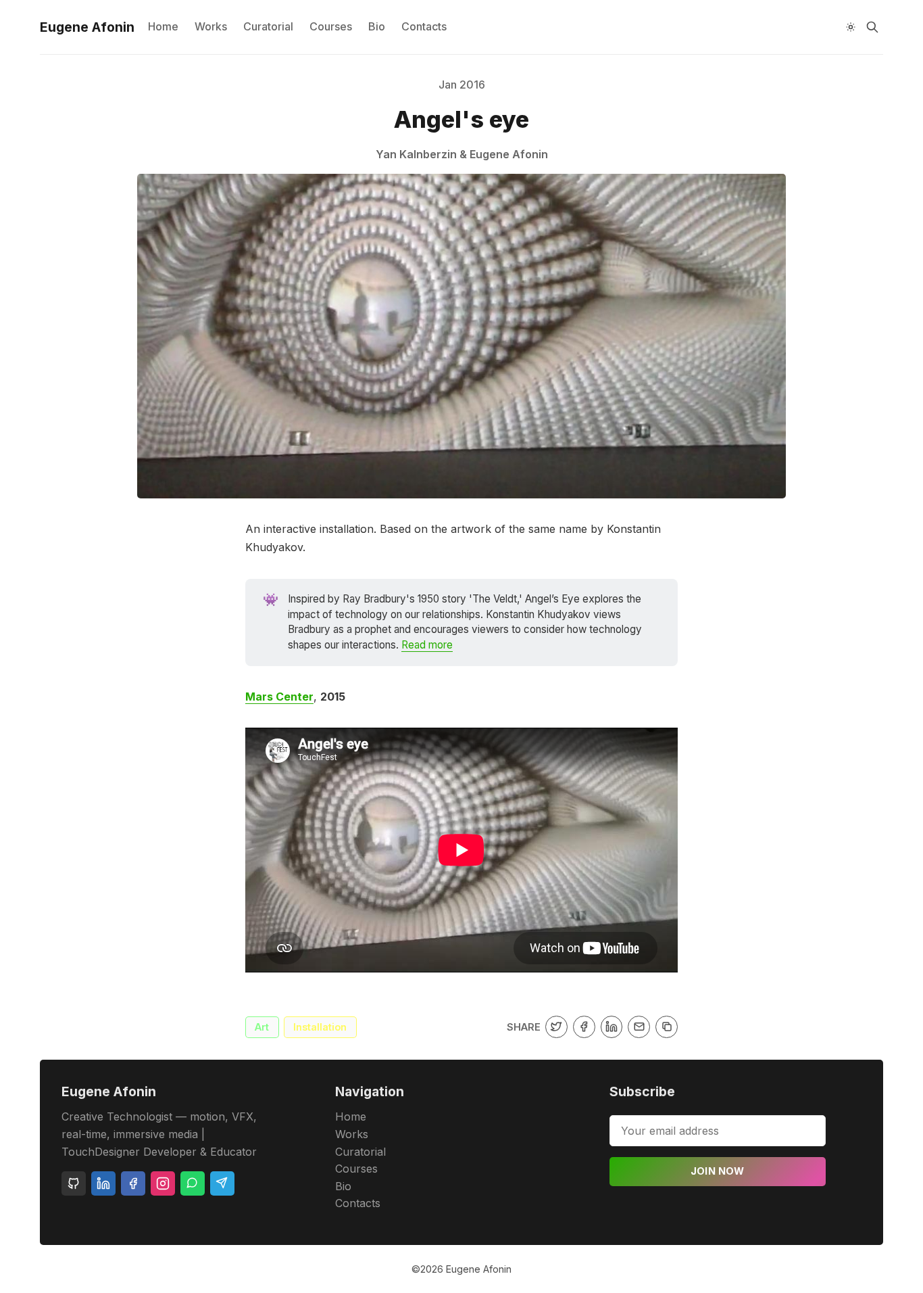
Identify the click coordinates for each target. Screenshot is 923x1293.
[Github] (73, 1183)
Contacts (424, 26)
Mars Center (279, 696)
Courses (330, 26)
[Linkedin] (103, 1183)
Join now (718, 1171)
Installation (320, 1027)
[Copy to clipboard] (666, 1027)
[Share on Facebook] (584, 1027)
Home (163, 26)
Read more (427, 644)
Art (262, 1027)
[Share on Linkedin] (612, 1027)
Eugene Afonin (479, 1269)
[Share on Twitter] (556, 1027)
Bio (376, 26)
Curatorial (268, 26)
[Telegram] (222, 1183)
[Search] (872, 27)
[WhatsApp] (192, 1183)
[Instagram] (163, 1183)
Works (211, 26)
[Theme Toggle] (851, 27)
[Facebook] (133, 1183)
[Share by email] (639, 1027)
